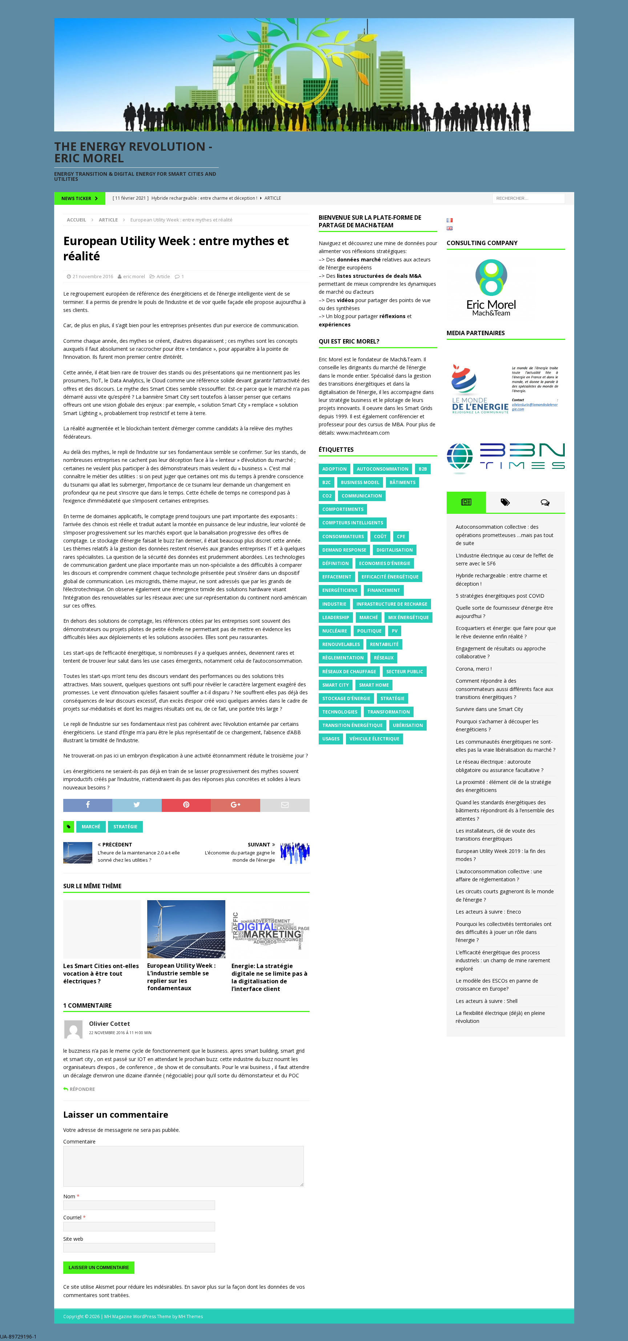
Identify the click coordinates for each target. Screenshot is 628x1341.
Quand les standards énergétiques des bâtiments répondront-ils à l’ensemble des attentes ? (505, 810)
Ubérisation (408, 725)
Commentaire (79, 1141)
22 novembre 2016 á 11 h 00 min (120, 1032)
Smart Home (374, 685)
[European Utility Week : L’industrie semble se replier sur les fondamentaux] (186, 929)
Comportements (342, 509)
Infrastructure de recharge (392, 604)
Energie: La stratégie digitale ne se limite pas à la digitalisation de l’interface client (269, 977)
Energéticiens (339, 590)
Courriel (73, 1217)
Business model (360, 482)
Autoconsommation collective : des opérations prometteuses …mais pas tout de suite (504, 534)
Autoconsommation (382, 469)
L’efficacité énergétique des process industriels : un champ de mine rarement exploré (503, 960)
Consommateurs (343, 536)
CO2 (326, 496)
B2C (326, 482)
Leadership (335, 617)
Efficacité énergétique (390, 577)
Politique (369, 631)
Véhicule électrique (374, 739)
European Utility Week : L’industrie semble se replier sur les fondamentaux (181, 977)
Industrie (334, 604)
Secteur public (404, 672)
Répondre (82, 1089)
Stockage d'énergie (346, 698)
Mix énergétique (408, 617)
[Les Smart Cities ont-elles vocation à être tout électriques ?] (102, 929)
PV (395, 631)
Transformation (388, 712)
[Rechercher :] (528, 198)
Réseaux (384, 658)
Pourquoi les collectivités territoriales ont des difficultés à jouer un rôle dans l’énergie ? (504, 932)
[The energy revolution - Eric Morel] (314, 127)
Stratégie (125, 827)
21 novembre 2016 (93, 276)
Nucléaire (334, 631)
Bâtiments (402, 482)
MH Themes (190, 1316)
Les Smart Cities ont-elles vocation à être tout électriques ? (101, 973)
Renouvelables (341, 644)
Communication (362, 496)
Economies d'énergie (384, 563)
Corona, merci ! (474, 668)
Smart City (335, 685)
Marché (91, 827)
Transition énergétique (352, 725)
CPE (401, 536)
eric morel (134, 276)
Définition (335, 563)
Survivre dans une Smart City (489, 709)
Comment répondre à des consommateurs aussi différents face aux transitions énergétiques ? (504, 688)
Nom (70, 1196)
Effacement (336, 577)
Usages (330, 739)
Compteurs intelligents (352, 523)
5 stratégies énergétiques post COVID (500, 595)
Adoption (334, 469)
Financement (383, 590)
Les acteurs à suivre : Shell (487, 1000)
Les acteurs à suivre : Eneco (488, 911)
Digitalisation (395, 550)
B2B (423, 469)
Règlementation (343, 658)
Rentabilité (384, 644)
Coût (380, 536)
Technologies (339, 712)
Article (163, 276)
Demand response (344, 550)
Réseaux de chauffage (349, 672)
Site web (73, 1238)
